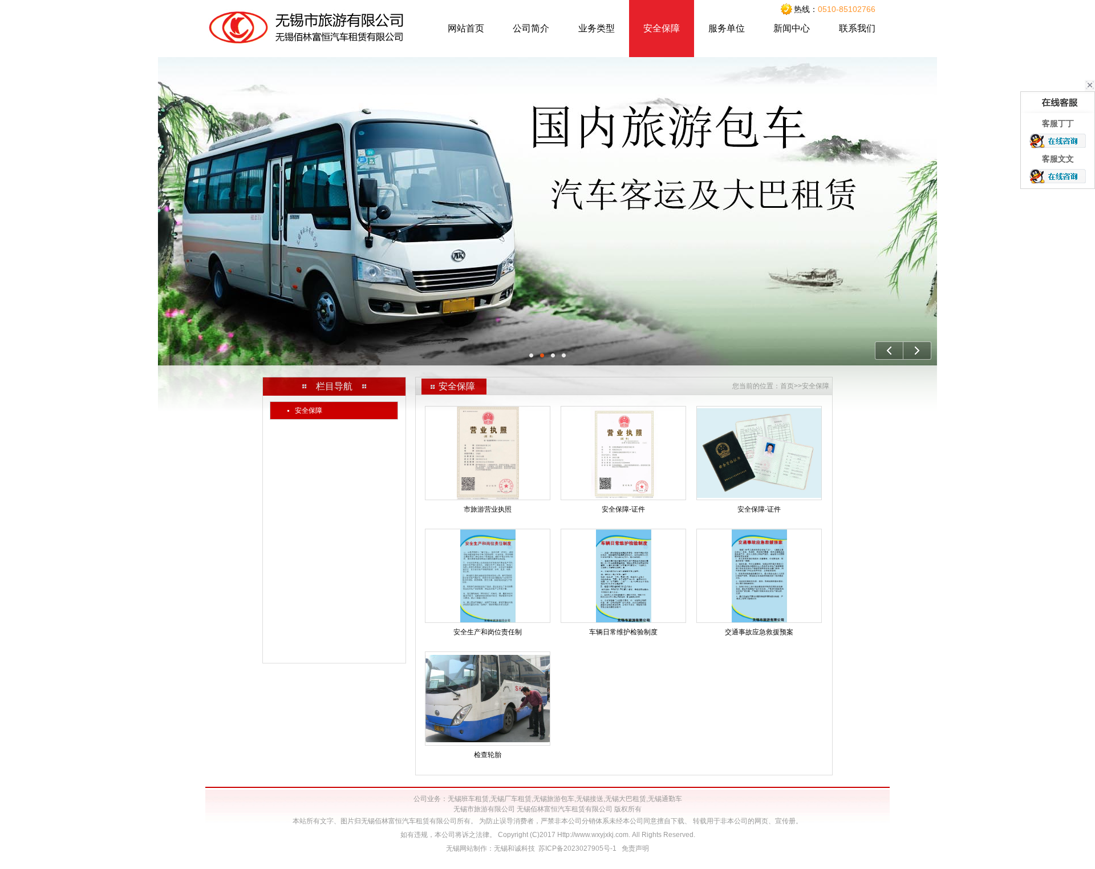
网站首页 (466, 28)
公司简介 (531, 28)
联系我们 (857, 28)
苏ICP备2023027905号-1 (577, 848)
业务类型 (596, 28)
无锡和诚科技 (514, 848)
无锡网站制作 (466, 848)
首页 (787, 386)
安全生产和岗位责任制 (487, 632)
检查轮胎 (487, 755)
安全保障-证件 (623, 509)
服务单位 (726, 28)
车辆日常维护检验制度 (623, 632)
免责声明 (635, 848)
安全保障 (661, 28)
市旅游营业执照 (488, 509)
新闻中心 (791, 28)
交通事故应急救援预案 (759, 632)
